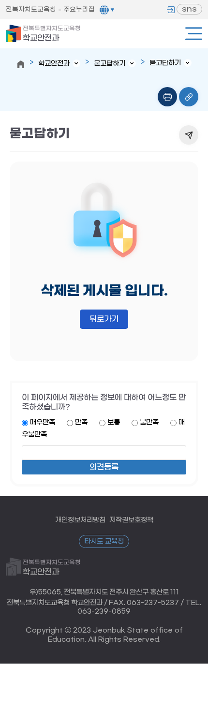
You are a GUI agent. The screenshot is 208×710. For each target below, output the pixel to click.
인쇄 (167, 96)
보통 (113, 422)
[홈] (21, 64)
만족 (81, 422)
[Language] (107, 10)
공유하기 (188, 135)
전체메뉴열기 (193, 33)
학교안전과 (52, 34)
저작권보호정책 (131, 520)
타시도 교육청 (104, 541)
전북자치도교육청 (31, 9)
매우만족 (42, 422)
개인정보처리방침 (80, 520)
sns (189, 9)
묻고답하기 (109, 63)
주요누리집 (79, 9)
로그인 (171, 9)
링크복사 (188, 96)
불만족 (149, 422)
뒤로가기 (104, 319)
